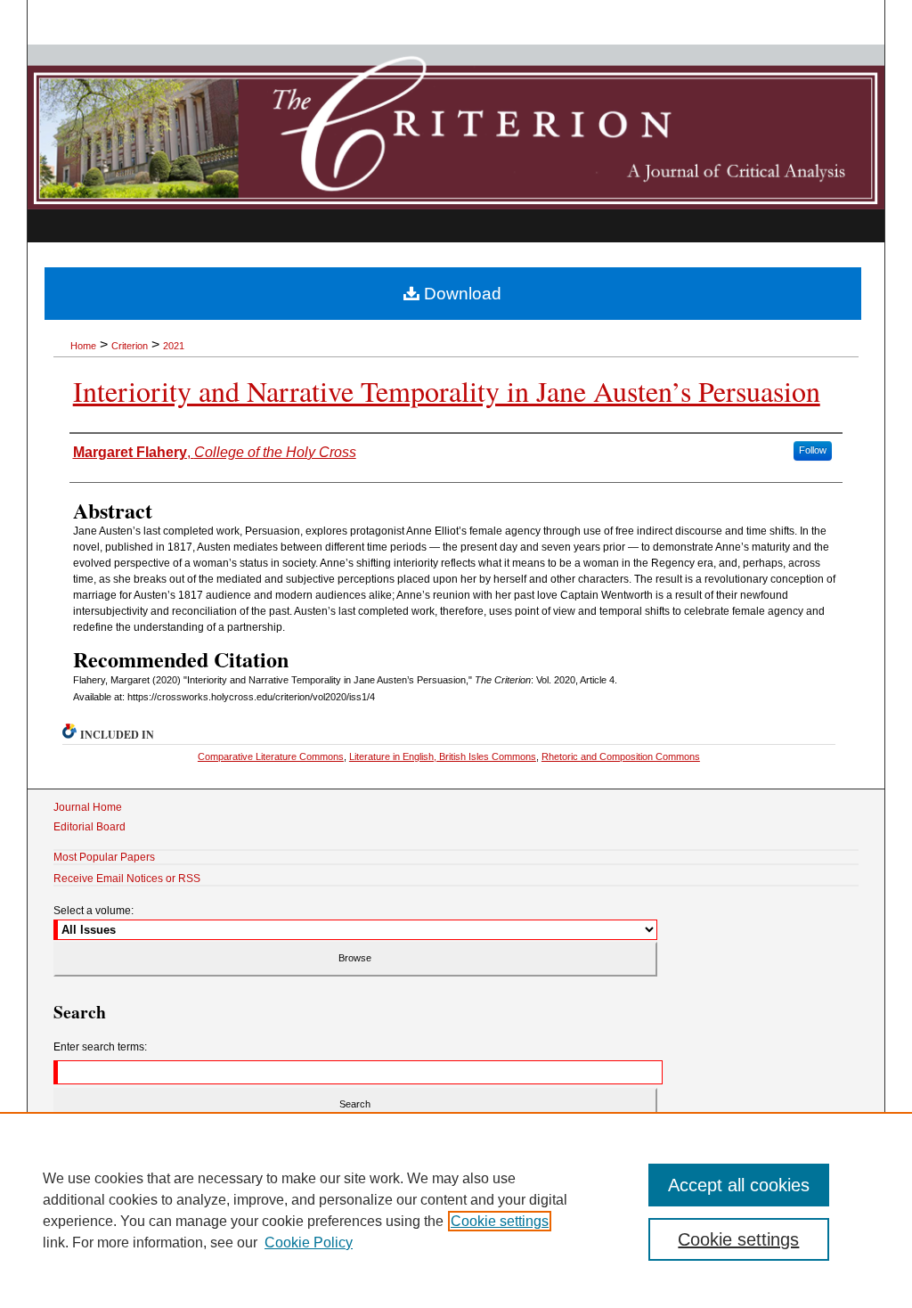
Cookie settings (500, 1221)
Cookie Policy (309, 1242)
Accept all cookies (739, 1185)
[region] (456, 1210)
